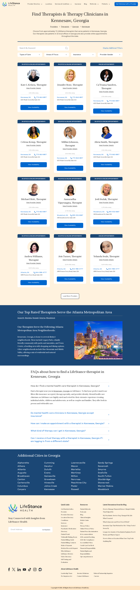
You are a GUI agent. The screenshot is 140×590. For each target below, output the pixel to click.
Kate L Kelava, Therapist (34, 85)
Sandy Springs (105, 463)
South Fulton (105, 476)
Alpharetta (23, 463)
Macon (74, 466)
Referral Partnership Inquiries (103, 573)
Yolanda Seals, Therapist (106, 256)
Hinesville (49, 483)
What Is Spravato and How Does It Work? (116, 522)
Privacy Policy (84, 526)
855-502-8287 (77, 215)
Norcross (75, 480)
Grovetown (49, 480)
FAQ (81, 523)
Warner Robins (105, 486)
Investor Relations (83, 573)
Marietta (28, 318)
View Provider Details (33, 88)
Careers (96, 576)
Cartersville (24, 483)
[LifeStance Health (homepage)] (11, 4)
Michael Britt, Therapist (33, 199)
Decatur (48, 466)
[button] (33, 4)
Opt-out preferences (86, 557)
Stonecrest (103, 483)
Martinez (76, 473)
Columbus (23, 486)
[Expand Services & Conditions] (71, 4)
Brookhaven (24, 476)
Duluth (48, 470)
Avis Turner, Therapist (70, 256)
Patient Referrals (85, 509)
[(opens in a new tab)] (9, 569)
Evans (47, 473)
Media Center (84, 520)
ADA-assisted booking (87, 537)
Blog (81, 515)
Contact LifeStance (83, 576)
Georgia (75, 26)
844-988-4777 (41, 272)
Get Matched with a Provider (126, 4)
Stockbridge (104, 480)
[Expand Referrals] (98, 4)
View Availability (33, 107)
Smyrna (42, 318)
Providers (54, 26)
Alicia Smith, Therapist (106, 142)
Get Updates (46, 530)
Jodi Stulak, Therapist (106, 199)
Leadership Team (66, 573)
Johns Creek (50, 486)
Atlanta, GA (25, 272)
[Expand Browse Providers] (41, 4)
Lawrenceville (78, 463)
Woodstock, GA (62, 215)
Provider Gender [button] (110, 55)
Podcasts (83, 512)
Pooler (74, 486)
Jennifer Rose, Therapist (70, 85)
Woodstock (50, 318)
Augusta (22, 473)
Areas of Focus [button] (56, 55)
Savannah (103, 466)
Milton (74, 476)
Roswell (36, 318)
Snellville (102, 473)
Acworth (21, 318)
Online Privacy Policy (87, 529)
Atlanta (22, 470)
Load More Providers (70, 296)
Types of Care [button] (30, 55)
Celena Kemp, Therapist (33, 142)
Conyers (22, 489)
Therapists (65, 26)
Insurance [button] (83, 55)
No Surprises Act (66, 576)
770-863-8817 (41, 97)
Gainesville (49, 476)
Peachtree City (78, 483)
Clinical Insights (85, 517)
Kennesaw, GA (26, 97)
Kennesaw (86, 26)
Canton (21, 480)
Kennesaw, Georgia (61, 391)
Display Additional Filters (112, 48)
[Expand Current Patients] (109, 4)
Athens (21, 466)
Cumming (49, 463)
